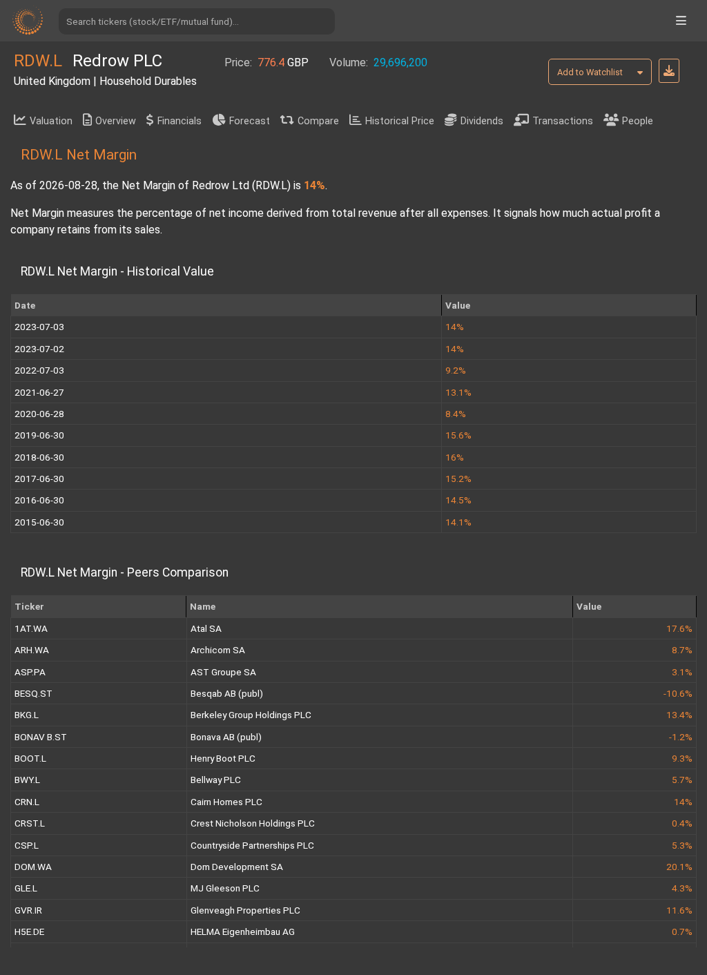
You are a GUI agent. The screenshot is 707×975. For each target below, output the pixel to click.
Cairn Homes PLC (226, 801)
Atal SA (206, 628)
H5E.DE (29, 931)
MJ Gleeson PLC (225, 888)
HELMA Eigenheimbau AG (243, 931)
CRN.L (26, 801)
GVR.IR (28, 910)
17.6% (679, 628)
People (637, 121)
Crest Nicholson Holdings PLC (253, 823)
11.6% (679, 910)
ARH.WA (31, 649)
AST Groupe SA (223, 671)
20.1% (679, 866)
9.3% (682, 758)
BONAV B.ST (40, 736)
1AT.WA (31, 628)
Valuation (51, 121)
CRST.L (29, 823)
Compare (318, 121)
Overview (115, 121)
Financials (179, 121)
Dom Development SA (237, 866)
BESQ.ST (33, 693)
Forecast (249, 121)
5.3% (682, 845)
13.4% (679, 714)
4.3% (682, 888)
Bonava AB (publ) (226, 736)
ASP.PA (30, 671)
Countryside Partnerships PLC (252, 845)
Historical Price (399, 121)
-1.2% (681, 736)
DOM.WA (33, 866)
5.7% (682, 779)
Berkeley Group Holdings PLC (251, 714)
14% (683, 801)
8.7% (682, 649)
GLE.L (25, 888)
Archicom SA (218, 649)
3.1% (682, 671)
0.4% (682, 823)
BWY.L (27, 779)
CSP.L (26, 845)
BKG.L (26, 714)
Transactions (562, 121)
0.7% (682, 931)
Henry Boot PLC (223, 758)
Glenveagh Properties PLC (245, 910)
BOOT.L (30, 758)
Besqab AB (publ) (227, 693)
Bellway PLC (216, 779)
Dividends (482, 121)
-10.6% (678, 693)
